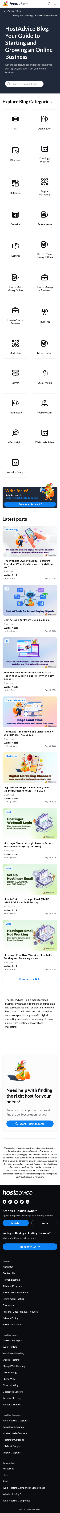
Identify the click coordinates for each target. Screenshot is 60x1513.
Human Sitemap (11, 1279)
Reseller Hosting (12, 1398)
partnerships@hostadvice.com (21, 497)
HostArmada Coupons (15, 1433)
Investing (45, 321)
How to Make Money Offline (45, 255)
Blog (5, 1474)
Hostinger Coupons (13, 1439)
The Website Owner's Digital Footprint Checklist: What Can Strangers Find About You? (29, 564)
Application (44, 128)
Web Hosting (44, 412)
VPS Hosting (10, 1372)
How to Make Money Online (15, 288)
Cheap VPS (9, 1378)
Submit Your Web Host (15, 1292)
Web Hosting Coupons (15, 1420)
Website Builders (44, 442)
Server (15, 382)
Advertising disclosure (46, 15)
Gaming (15, 255)
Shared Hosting (11, 1359)
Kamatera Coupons (13, 1426)
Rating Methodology (23, 15)
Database (15, 192)
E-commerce (45, 224)
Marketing (15, 352)
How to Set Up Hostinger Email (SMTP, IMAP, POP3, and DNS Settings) (26, 901)
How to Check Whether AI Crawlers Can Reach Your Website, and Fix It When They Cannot (29, 675)
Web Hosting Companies (16, 1500)
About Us (8, 1266)
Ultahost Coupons (12, 1446)
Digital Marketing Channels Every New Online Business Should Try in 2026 (26, 789)
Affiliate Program (12, 1285)
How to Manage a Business (45, 288)
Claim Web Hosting (13, 1298)
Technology (15, 412)
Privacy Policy (10, 1317)
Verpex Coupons (12, 1452)
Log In (44, 1222)
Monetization (44, 352)
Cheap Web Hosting (14, 1365)
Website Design (15, 471)
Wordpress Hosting (13, 1353)
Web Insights (15, 442)
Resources (8, 1468)
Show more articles (30, 978)
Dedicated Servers (13, 1391)
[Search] (49, 3)
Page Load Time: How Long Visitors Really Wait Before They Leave (29, 733)
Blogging (15, 159)
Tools (6, 1481)
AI (15, 128)
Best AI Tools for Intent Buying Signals (26, 619)
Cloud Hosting (11, 1385)
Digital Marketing (45, 193)
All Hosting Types (12, 1340)
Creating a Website (44, 160)
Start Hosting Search (32, 1123)
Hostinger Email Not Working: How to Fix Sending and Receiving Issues (28, 956)
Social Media (45, 382)
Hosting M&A (28, 1246)
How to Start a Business (15, 321)
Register (16, 1222)
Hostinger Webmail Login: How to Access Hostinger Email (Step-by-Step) (28, 845)
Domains (15, 224)
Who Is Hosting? (12, 1494)
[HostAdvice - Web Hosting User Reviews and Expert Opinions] (16, 3)
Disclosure (8, 1305)
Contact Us (9, 1273)
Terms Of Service (12, 1324)
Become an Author (28, 504)
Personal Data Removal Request (20, 1311)
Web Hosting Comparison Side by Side (24, 1487)
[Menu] (54, 3)
